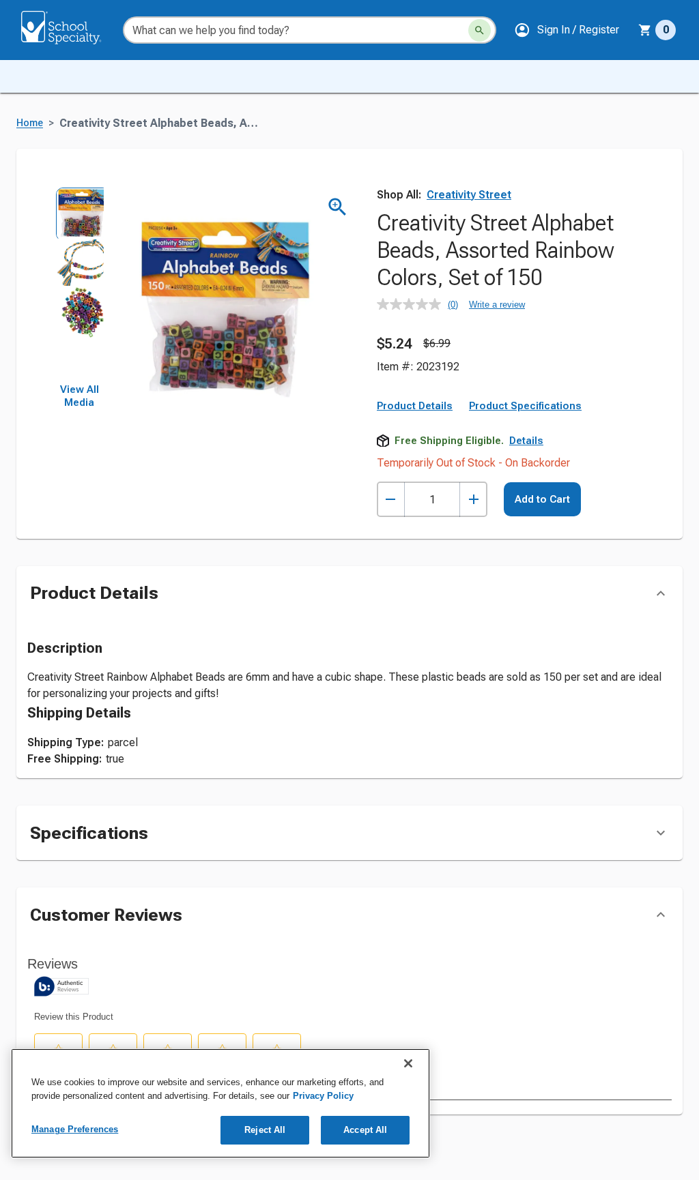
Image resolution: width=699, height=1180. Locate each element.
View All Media (79, 396)
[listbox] (79, 285)
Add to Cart (542, 499)
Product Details (415, 406)
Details (526, 440)
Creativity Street (469, 194)
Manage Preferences (74, 1129)
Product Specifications (525, 406)
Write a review (497, 304)
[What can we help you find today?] (479, 30)
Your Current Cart (657, 30)
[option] (79, 211)
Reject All (264, 1130)
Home (29, 123)
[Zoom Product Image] (337, 207)
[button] (566, 30)
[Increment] (473, 499)
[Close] (408, 1063)
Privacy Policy (323, 1096)
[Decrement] (391, 499)
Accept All (365, 1130)
